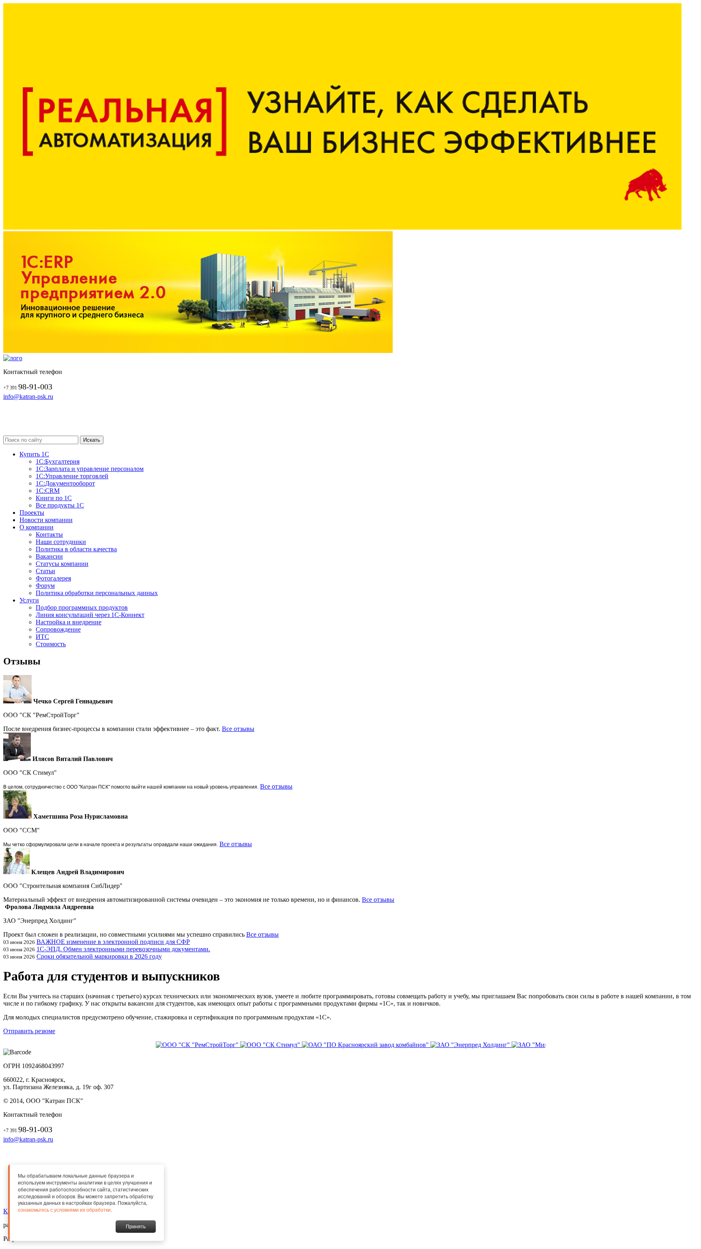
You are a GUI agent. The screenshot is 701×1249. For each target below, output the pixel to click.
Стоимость (51, 644)
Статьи (45, 571)
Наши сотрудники (61, 541)
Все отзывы (238, 728)
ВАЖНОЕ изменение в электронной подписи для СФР (113, 941)
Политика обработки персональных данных (97, 592)
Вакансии (49, 556)
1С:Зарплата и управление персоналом (90, 468)
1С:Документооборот (65, 483)
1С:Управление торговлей (72, 476)
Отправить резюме (29, 1031)
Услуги (29, 600)
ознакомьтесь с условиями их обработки (64, 1210)
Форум (45, 585)
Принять (136, 1227)
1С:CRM (48, 490)
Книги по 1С (54, 497)
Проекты (31, 512)
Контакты (49, 534)
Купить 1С (34, 454)
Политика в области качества (76, 549)
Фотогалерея (53, 578)
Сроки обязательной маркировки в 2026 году (99, 956)
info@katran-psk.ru (28, 396)
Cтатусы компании (62, 563)
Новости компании (46, 519)
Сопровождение (58, 629)
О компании (36, 527)
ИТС (42, 636)
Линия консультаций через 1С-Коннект (90, 614)
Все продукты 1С (60, 505)
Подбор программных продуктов (82, 607)
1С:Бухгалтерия (58, 461)
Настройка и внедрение (68, 622)
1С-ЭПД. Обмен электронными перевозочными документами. (123, 949)
